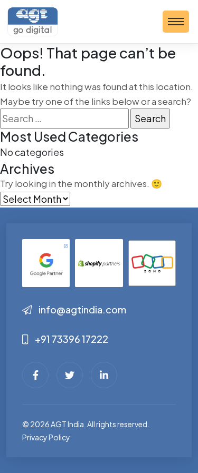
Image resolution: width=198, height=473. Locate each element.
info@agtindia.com (82, 309)
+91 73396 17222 (70, 339)
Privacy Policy (46, 437)
